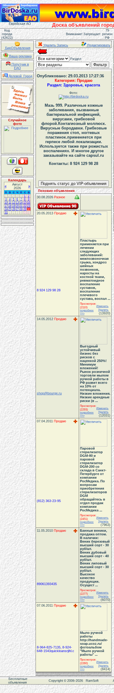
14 (20, 202)
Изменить (102, 306)
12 (13, 202)
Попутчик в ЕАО (20, 66)
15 (24, 202)
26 (13, 209)
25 (9, 209)
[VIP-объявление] (58, 206)
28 (9, 195)
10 (6, 202)
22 (24, 205)
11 (10, 202)
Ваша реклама (20, 56)
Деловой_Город (20, 76)
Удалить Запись (55, 45)
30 (17, 195)
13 (17, 202)
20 (17, 205)
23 (28, 205)
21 (20, 205)
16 (28, 202)
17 (6, 205)
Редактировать (98, 45)
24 (6, 209)
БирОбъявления (17, 48)
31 (20, 195)
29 (13, 195)
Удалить (103, 309)
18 (9, 205)
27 (6, 195)
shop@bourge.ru (49, 393)
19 (13, 205)
